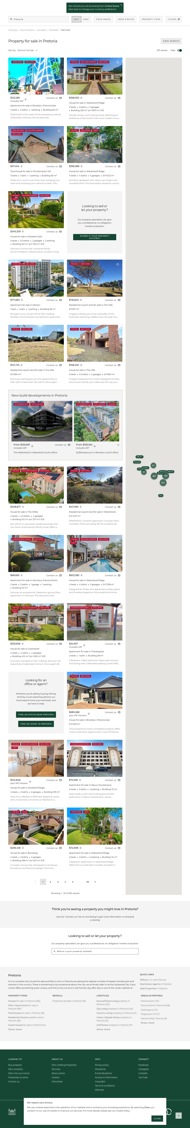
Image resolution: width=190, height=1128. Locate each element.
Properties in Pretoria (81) (69, 1001)
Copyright (100, 1081)
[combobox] (29, 50)
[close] (121, 5)
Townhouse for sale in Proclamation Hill (30, 171)
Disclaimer (100, 1069)
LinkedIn (143, 1073)
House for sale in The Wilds (24, 512)
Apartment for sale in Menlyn (25, 305)
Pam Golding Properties (64, 1065)
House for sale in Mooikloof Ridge (27, 788)
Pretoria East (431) (150, 1001)
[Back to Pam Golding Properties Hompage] (12, 1112)
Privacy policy (102, 1065)
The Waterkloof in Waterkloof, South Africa (35, 452)
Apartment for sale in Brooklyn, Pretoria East (33, 105)
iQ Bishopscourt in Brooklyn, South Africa (97, 452)
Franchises (57, 1081)
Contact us (52, 98)
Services (56, 1069)
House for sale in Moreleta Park (26, 236)
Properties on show (18, 1077)
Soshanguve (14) (149, 1010)
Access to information (106, 1077)
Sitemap (99, 1089)
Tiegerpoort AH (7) (150, 1014)
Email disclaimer (103, 1073)
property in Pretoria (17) (114, 1025)
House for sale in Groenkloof (24, 649)
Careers (55, 1077)
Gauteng (41, 30)
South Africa (27, 30)
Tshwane (53, 30)
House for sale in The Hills (82, 370)
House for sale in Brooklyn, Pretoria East (89, 720)
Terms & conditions (105, 1085)
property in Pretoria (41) (116, 1013)
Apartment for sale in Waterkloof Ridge (89, 853)
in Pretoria (155, 984)
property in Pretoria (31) (114, 1019)
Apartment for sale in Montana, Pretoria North (34, 580)
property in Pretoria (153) (113, 1003)
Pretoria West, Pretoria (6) (154, 1018)
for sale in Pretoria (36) (26, 1013)
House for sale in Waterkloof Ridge (87, 103)
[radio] (76, 19)
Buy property (15, 1065)
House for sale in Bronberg (24, 853)
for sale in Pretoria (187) (23, 1007)
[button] (154, 476)
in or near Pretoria (153, 980)
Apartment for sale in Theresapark (86, 651)
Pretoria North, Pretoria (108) (155, 1005)
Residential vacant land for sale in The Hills (91, 305)
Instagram (143, 1069)
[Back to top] (179, 1116)
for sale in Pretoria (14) (27, 1025)
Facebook (143, 1065)
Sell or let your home (19, 1073)
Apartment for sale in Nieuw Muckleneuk (90, 785)
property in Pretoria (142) (115, 1009)
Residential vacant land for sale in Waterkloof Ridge (92, 512)
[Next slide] (58, 76)
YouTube (143, 1077)
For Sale (12, 30)
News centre (58, 1073)
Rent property (15, 1069)
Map (173, 50)
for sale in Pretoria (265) (24, 1001)
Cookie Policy (123, 1110)
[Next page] (95, 882)
